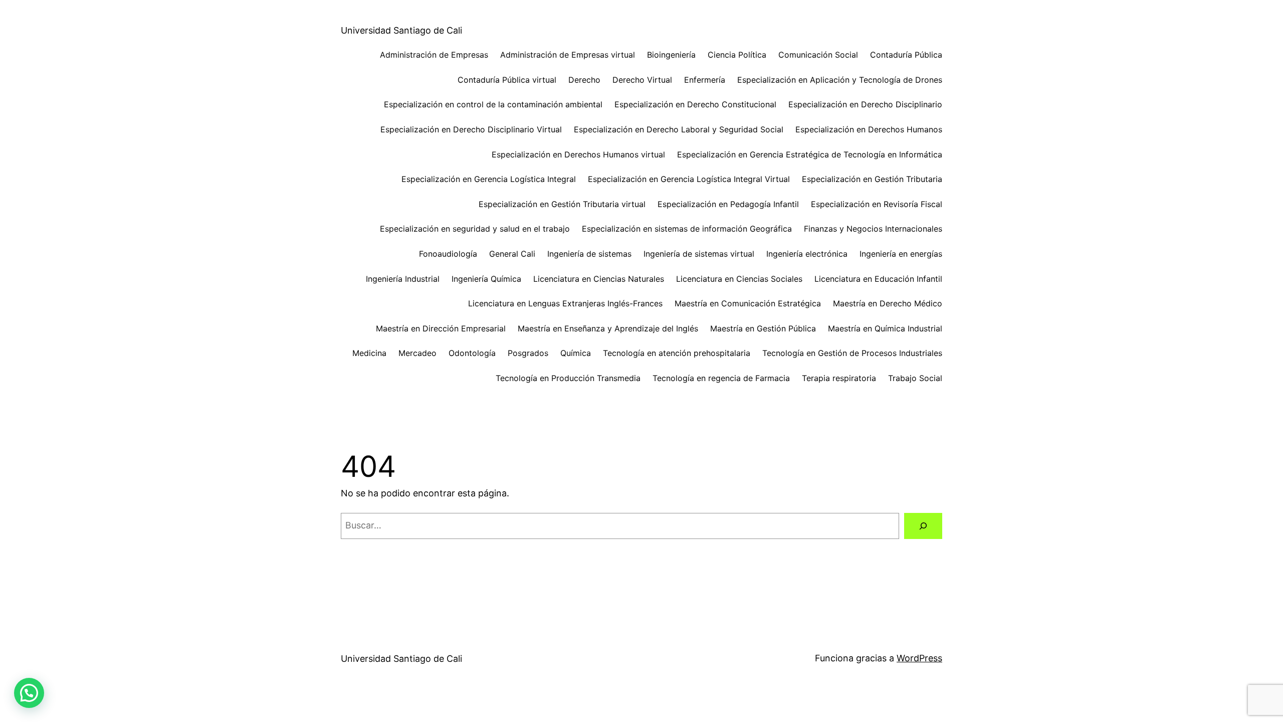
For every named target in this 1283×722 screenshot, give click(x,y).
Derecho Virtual (642, 80)
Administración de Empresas (434, 55)
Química (575, 353)
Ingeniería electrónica (806, 254)
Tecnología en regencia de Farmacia (721, 378)
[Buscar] (923, 526)
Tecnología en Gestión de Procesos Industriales (852, 353)
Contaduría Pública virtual (507, 80)
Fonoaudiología (448, 254)
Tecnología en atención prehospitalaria (676, 353)
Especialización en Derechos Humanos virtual (578, 154)
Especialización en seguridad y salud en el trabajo (475, 229)
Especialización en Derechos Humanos (868, 129)
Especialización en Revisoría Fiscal (876, 204)
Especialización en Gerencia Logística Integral (488, 179)
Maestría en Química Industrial (885, 328)
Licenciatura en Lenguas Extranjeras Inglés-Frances (565, 303)
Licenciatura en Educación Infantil (878, 279)
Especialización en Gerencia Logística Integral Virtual (689, 179)
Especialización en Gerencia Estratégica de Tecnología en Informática (809, 154)
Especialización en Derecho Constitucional (695, 104)
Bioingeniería (671, 55)
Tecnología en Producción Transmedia (568, 378)
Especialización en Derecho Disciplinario (865, 104)
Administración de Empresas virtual (567, 55)
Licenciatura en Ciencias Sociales (739, 279)
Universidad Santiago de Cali (401, 30)
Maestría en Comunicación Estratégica (748, 303)
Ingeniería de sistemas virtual (699, 254)
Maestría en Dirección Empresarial (441, 328)
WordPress (919, 658)
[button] (29, 693)
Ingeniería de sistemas (589, 254)
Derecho (584, 80)
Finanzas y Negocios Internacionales (873, 229)
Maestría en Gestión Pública (763, 328)
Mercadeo (417, 353)
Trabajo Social (915, 378)
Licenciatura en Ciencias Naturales (598, 279)
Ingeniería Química (486, 279)
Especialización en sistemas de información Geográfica (687, 229)
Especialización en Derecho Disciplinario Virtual (471, 129)
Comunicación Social (818, 55)
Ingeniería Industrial (403, 279)
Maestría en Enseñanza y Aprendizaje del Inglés (608, 328)
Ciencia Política (737, 55)
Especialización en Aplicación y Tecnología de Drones (839, 80)
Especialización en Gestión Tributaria (872, 179)
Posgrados (528, 353)
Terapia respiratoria (839, 378)
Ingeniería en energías (901, 254)
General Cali (512, 254)
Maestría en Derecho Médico (887, 303)
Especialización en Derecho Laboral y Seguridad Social (678, 129)
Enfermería (704, 80)
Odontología (472, 353)
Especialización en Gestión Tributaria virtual (562, 204)
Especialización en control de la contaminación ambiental (493, 104)
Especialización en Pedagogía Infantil (728, 204)
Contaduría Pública (906, 55)
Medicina (369, 353)
